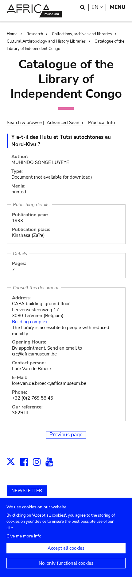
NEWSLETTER (26, 491)
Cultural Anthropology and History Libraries (46, 41)
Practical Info (101, 123)
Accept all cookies (66, 548)
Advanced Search (65, 123)
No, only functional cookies (66, 563)
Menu (118, 7)
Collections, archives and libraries (82, 34)
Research (34, 34)
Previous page (66, 434)
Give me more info (23, 536)
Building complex (30, 322)
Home (12, 34)
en (98, 7)
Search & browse (24, 123)
